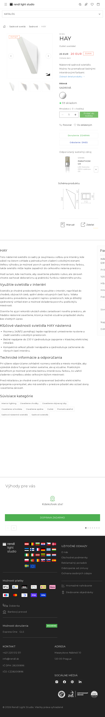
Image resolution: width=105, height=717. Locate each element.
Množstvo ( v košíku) (71, 109)
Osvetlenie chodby (29, 403)
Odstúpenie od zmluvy (74, 568)
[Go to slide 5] (94, 527)
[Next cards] (13, 527)
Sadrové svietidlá (40, 415)
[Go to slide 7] (99, 527)
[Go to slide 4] (92, 527)
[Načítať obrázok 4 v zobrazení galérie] (47, 87)
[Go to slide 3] (90, 527)
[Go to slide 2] (88, 527)
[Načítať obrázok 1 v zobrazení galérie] (12, 87)
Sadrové (33, 26)
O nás (64, 552)
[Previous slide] (11, 56)
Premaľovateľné (65, 409)
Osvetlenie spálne (34, 409)
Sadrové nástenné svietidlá (15, 415)
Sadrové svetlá (17, 26)
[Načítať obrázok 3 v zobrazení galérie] (35, 87)
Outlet (50, 409)
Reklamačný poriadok (74, 563)
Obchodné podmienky (74, 557)
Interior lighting (9, 403)
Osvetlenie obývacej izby (54, 403)
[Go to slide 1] (85, 527)
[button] (6, 4)
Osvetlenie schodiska (12, 409)
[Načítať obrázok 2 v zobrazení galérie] (24, 87)
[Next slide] (48, 56)
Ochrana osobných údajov (76, 573)
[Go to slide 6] (96, 527)
